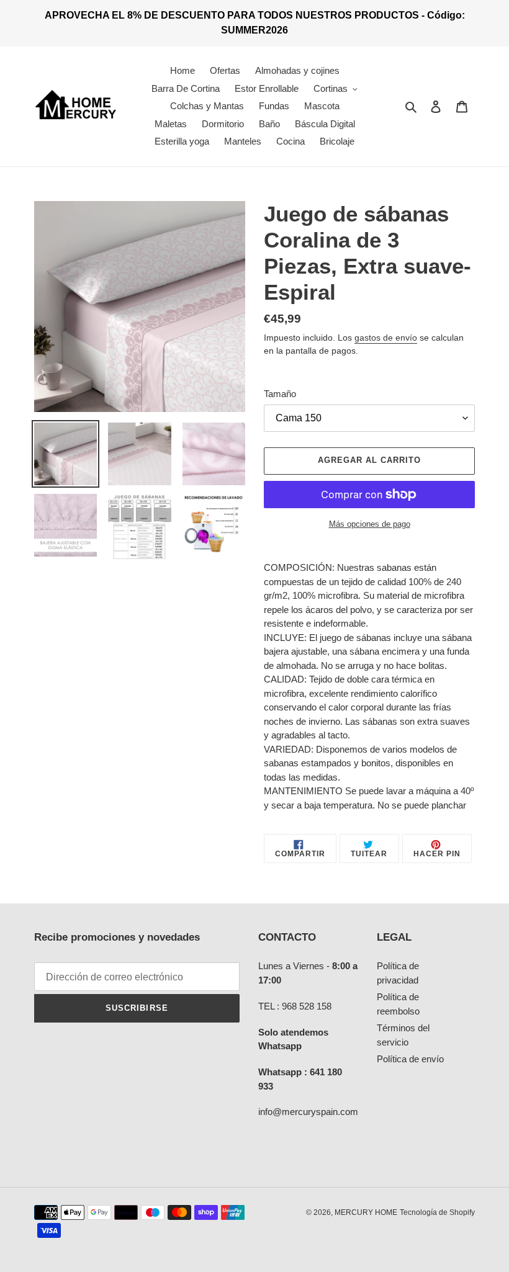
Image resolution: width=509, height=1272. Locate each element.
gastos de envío (385, 338)
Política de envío (410, 1059)
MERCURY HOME (366, 1212)
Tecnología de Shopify (437, 1212)
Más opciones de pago (369, 524)
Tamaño (280, 393)
